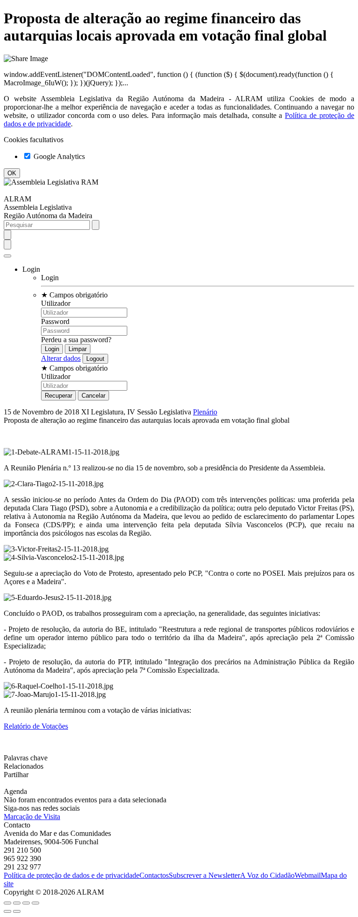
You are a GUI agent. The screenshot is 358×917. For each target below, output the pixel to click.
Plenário (205, 412)
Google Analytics (58, 156)
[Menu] (7, 256)
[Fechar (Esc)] (7, 903)
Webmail (308, 875)
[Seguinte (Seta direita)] (17, 911)
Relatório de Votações (36, 726)
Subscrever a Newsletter (204, 875)
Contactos (154, 875)
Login (50, 278)
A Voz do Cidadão (267, 875)
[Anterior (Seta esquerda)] (7, 911)
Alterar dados (61, 358)
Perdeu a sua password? (76, 340)
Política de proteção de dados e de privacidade (71, 875)
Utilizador (55, 303)
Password (55, 321)
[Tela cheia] (26, 903)
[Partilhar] (17, 903)
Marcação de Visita (32, 816)
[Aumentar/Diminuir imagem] (35, 903)
